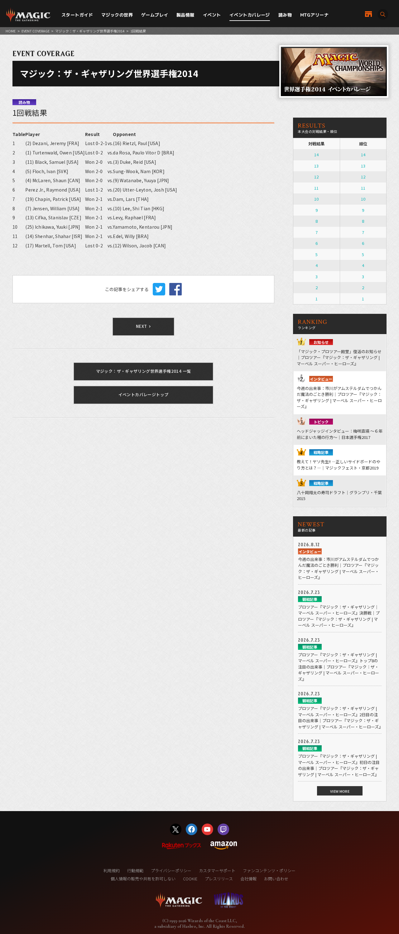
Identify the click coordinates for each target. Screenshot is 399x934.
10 (316, 199)
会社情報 (248, 879)
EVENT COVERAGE (36, 30)
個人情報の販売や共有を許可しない (143, 879)
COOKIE (190, 879)
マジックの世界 (117, 15)
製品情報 (185, 15)
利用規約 (111, 870)
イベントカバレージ (249, 15)
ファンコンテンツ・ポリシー (269, 870)
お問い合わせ (276, 879)
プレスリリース (219, 879)
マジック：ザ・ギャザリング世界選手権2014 (89, 30)
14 (316, 155)
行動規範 (135, 870)
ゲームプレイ (154, 15)
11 (316, 188)
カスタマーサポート (217, 870)
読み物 (285, 15)
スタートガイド (77, 15)
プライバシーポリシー (171, 870)
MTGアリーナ (314, 15)
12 (316, 177)
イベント (212, 15)
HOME (11, 30)
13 (316, 166)
